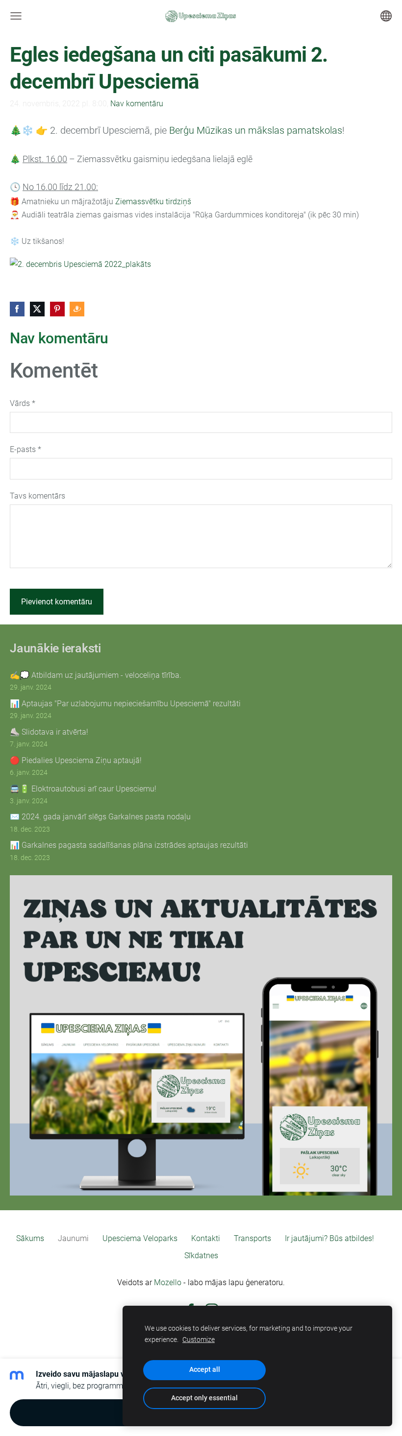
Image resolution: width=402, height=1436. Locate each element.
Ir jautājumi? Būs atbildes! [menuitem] (329, 1238)
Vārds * (22, 403)
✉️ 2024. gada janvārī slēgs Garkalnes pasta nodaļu (100, 816)
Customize (198, 1340)
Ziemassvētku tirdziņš (153, 201)
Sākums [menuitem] (30, 1238)
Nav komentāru (136, 103)
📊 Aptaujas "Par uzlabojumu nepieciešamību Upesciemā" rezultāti (125, 703)
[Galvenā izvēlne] (15, 15)
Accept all (204, 1369)
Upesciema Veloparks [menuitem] (139, 1238)
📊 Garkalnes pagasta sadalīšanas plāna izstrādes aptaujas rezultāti (129, 845)
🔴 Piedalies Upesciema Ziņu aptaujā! (76, 760)
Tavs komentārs (37, 496)
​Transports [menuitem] (252, 1238)
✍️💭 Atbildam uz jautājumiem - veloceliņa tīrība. (95, 675)
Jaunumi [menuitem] (73, 1238)
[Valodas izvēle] (386, 15)
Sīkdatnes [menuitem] (201, 1255)
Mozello (167, 1282)
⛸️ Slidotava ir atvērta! (49, 732)
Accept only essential (204, 1398)
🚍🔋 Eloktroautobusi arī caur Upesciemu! (83, 788)
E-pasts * (25, 449)
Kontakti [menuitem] (205, 1238)
